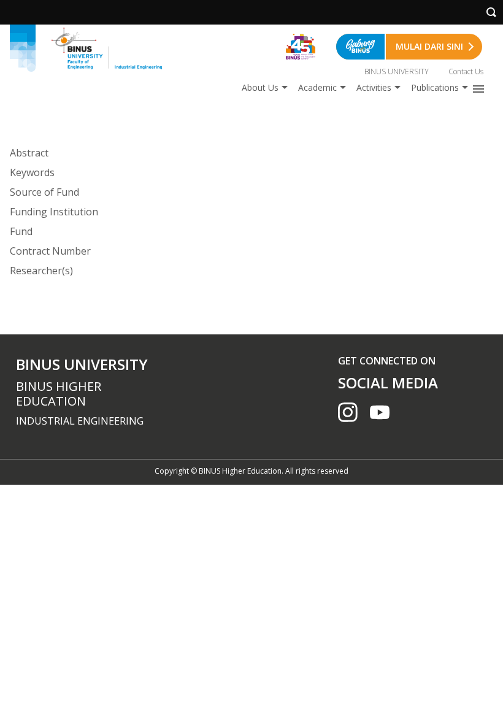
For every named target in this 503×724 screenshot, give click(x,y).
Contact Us (465, 71)
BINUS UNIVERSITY (396, 71)
